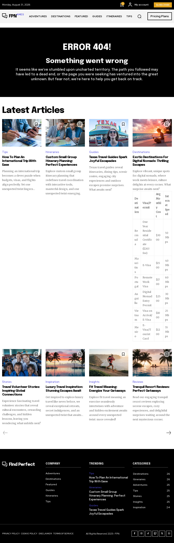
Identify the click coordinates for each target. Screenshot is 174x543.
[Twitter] (162, 534)
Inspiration (52, 382)
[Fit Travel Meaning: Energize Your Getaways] (108, 363)
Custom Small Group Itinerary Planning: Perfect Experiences (61, 161)
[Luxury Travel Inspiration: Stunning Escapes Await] (65, 363)
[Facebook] (135, 534)
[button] (139, 16)
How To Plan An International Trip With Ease (19, 161)
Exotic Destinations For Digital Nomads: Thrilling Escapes (150, 161)
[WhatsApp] (169, 534)
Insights (94, 382)
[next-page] (168, 433)
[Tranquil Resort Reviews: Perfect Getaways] (152, 363)
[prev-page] (5, 433)
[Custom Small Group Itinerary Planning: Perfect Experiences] (65, 133)
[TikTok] (148, 534)
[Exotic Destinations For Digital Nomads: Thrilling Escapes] (152, 133)
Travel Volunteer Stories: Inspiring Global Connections (21, 390)
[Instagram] (142, 534)
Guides (93, 152)
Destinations (141, 152)
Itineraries (52, 152)
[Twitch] (155, 534)
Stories (6, 382)
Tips (5, 152)
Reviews (138, 382)
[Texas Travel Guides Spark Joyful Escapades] (108, 133)
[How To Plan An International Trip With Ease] (21, 133)
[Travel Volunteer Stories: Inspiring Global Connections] (21, 363)
